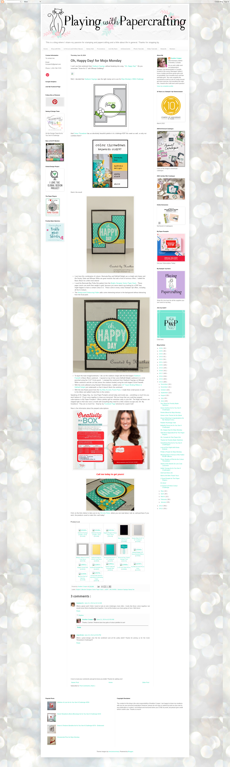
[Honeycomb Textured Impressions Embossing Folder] (96, 573)
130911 (110, 570)
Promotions (101, 49)
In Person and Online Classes (73, 49)
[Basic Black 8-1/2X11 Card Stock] (124, 536)
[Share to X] (107, 586)
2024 (161, 354)
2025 (161, 351)
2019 (161, 368)
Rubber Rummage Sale (168, 423)
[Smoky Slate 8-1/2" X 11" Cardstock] (137, 536)
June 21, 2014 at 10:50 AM (105, 619)
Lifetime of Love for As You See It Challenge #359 (73, 702)
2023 (161, 356)
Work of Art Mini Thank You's (170, 475)
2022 (161, 359)
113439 (83, 579)
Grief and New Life (167, 473)
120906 (124, 569)
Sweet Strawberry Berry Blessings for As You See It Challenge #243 (79, 714)
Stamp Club (90, 49)
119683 (96, 561)
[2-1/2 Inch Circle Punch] (124, 565)
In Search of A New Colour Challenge (169, 486)
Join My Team (112, 49)
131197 (110, 561)
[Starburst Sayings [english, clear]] (96, 530)
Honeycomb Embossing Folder (88, 292)
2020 (161, 365)
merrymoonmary (114, 751)
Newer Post (75, 682)
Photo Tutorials (139, 49)
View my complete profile (165, 86)
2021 (161, 362)
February (164, 499)
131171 (124, 561)
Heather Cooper (83, 586)
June (162, 401)
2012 (161, 508)
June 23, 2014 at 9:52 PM (92, 635)
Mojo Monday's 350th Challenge (132, 79)
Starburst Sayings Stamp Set (126, 589)
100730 (82, 561)
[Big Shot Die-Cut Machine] (82, 574)
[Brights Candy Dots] (82, 565)
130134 (110, 536)
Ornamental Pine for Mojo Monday (68, 737)
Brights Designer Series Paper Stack (123, 283)
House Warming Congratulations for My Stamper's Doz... (172, 419)
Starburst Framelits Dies (96, 567)
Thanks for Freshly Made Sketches (172, 440)
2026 (161, 348)
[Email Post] (98, 586)
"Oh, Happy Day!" (130, 66)
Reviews (172, 49)
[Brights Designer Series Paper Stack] (110, 530)
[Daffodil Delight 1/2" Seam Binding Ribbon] (137, 550)
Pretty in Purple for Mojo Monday (171, 452)
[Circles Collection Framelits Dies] (110, 564)
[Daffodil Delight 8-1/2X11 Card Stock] (96, 556)
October (163, 390)
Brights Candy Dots (82, 567)
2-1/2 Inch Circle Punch (124, 567)
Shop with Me (55, 49)
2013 (161, 506)
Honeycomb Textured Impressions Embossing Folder (96, 577)
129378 (96, 580)
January (163, 502)
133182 (82, 536)
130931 (82, 569)
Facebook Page (109, 404)
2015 (161, 379)
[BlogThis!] (105, 586)
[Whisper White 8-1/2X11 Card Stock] (82, 556)
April (162, 494)
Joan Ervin (80, 635)
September (164, 392)
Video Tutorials (152, 49)
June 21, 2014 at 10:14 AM (93, 603)
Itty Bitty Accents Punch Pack (110, 390)
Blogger (130, 751)
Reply (78, 611)
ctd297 (107, 589)
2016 (161, 376)
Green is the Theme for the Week (171, 415)
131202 (138, 541)
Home (45, 49)
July (162, 398)
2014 (161, 382)
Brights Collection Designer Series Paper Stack (90, 589)
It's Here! (163, 483)
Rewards (163, 49)
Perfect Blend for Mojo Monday (171, 412)
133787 (138, 570)
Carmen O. (80, 603)
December (164, 384)
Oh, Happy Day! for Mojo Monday (171, 430)
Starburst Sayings (98, 66)
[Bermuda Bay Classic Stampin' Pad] (124, 556)
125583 (138, 555)
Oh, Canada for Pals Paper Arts (171, 437)
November (164, 387)
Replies (81, 615)
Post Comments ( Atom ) (87, 686)
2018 (161, 370)
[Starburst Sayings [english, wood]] (82, 530)
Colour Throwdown (80, 133)
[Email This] (102, 586)
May (162, 491)
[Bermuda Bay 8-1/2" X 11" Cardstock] (110, 556)
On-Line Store (105, 513)
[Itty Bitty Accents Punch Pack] (137, 564)
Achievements (125, 49)
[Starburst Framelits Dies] (96, 565)
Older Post (145, 682)
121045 (124, 541)
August (163, 395)
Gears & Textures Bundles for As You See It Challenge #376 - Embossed (80, 725)
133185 (96, 536)
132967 (96, 569)
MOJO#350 (113, 589)
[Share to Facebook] (110, 586)
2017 (161, 373)
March (163, 496)
